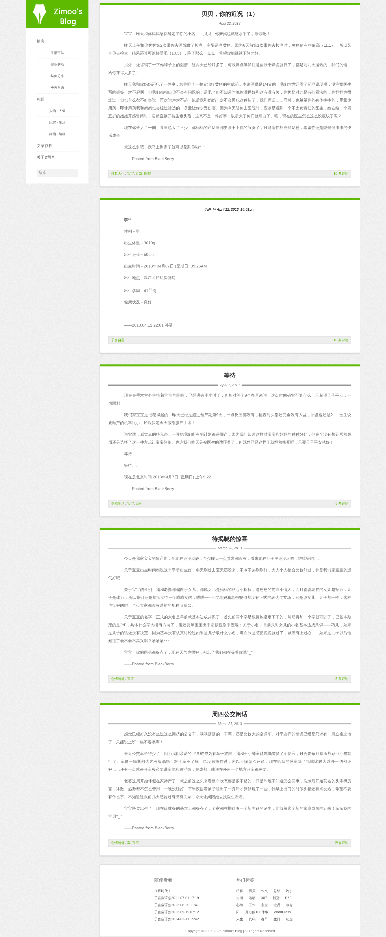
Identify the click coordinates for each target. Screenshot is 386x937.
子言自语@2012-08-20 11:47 (176, 905)
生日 (277, 919)
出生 (139, 504)
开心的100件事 (256, 912)
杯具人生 (118, 174)
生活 (239, 898)
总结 (277, 891)
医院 (147, 174)
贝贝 (252, 891)
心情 (239, 905)
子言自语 (118, 340)
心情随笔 (118, 679)
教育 (289, 905)
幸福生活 (118, 504)
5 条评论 (341, 504)
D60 (288, 898)
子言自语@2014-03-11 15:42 (176, 919)
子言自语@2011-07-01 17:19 (176, 898)
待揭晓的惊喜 (230, 539)
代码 (252, 919)
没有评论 (341, 843)
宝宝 (130, 174)
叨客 (239, 891)
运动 (252, 898)
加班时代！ (162, 891)
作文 (264, 891)
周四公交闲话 (230, 714)
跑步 (289, 891)
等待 (230, 375)
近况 (139, 174)
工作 (252, 905)
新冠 (276, 898)
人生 (239, 919)
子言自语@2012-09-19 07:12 (176, 912)
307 (264, 898)
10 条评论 (340, 174)
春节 (264, 919)
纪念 (289, 919)
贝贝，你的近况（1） (229, 13)
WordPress (282, 912)
